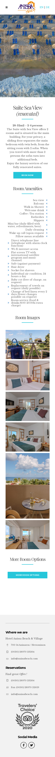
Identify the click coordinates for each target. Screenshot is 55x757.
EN (41, 7)
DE (48, 7)
